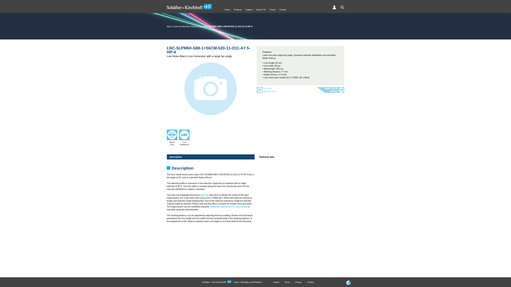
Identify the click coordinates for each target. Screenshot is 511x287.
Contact (282, 10)
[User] (334, 7)
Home (227, 10)
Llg (200, 26)
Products (238, 10)
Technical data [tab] (266, 157)
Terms (287, 282)
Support (249, 10)
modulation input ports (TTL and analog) (228, 207)
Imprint (276, 282)
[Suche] (342, 7)
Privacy (298, 282)
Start (169, 26)
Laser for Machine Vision (185, 26)
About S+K (261, 10)
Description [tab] (176, 157)
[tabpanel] (255, 169)
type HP (205, 195)
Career (273, 10)
